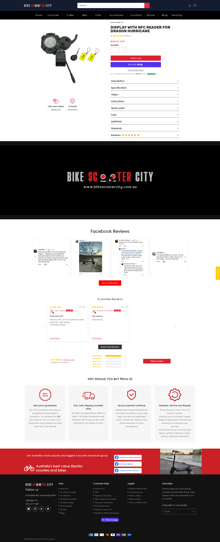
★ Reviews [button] (218, 273)
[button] (54, 15)
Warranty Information (104, 502)
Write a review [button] (157, 361)
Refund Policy (135, 499)
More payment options (136, 70)
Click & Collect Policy (138, 502)
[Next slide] (185, 257)
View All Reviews (110, 283)
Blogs (62, 513)
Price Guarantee (102, 506)
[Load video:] (110, 180)
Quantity (115, 45)
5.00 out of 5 (69, 360)
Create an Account (103, 509)
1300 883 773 (32, 500)
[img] (55, 307)
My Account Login (68, 492)
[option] (68, 55)
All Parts (63, 509)
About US (64, 488)
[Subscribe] (193, 511)
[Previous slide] (35, 257)
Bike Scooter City (35, 539)
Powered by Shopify (48, 539)
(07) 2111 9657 (32, 504)
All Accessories (66, 506)
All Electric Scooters (68, 499)
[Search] (146, 5)
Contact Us (99, 488)
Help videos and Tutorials (105, 499)
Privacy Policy (135, 495)
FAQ (96, 492)
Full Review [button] (55, 338)
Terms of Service (136, 492)
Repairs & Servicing (103, 495)
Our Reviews (65, 495)
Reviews (116, 135)
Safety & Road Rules (138, 488)
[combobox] (113, 5)
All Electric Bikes (67, 502)
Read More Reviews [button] (110, 347)
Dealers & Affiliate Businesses (107, 513)
